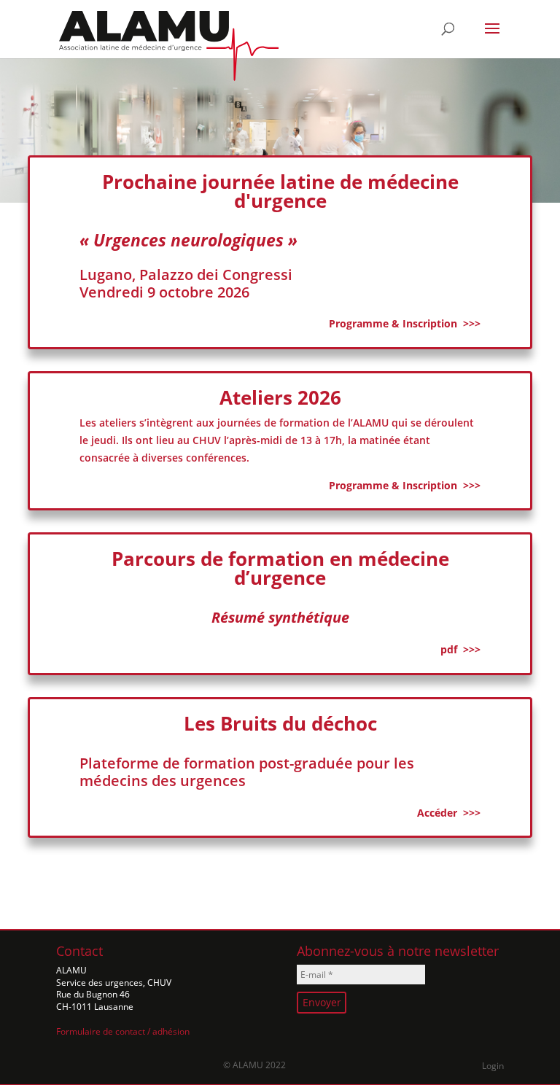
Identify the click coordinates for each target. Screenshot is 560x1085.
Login (493, 1065)
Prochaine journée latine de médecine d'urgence (280, 191)
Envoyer (322, 1002)
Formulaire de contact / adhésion (123, 1031)
